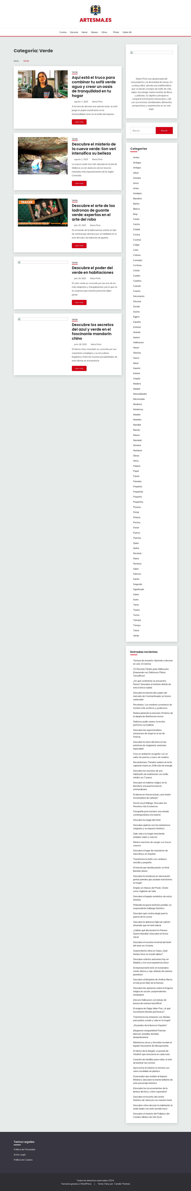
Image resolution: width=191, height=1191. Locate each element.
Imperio (136, 368)
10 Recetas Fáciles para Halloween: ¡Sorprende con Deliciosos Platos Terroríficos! (151, 672)
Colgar (136, 244)
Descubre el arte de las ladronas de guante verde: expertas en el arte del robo (93, 212)
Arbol (135, 172)
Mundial (137, 424)
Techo (136, 615)
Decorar (74, 32)
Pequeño (137, 496)
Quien (136, 543)
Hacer (85, 32)
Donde (136, 306)
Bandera (137, 198)
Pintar (116, 32)
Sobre (136, 594)
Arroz (136, 183)
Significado (138, 589)
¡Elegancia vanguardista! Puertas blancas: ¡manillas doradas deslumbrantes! (149, 1034)
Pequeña (137, 486)
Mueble (136, 414)
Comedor (137, 260)
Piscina (136, 522)
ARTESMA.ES (96, 20)
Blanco (136, 208)
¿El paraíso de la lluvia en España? (150, 1025)
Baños (136, 203)
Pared (136, 476)
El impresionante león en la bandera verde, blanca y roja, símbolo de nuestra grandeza (152, 971)
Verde (75, 72)
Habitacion (138, 342)
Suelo (136, 599)
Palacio (136, 465)
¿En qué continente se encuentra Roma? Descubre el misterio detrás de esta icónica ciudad (152, 684)
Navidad (137, 440)
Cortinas (137, 265)
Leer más (79, 122)
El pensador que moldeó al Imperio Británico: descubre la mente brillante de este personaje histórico (153, 1079)
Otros (104, 32)
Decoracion (138, 296)
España (137, 321)
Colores (137, 255)
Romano (137, 563)
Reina (136, 558)
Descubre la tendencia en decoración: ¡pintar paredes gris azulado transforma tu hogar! (152, 879)
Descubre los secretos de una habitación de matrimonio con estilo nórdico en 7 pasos (150, 774)
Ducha (136, 311)
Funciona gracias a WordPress (76, 1183)
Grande (136, 332)
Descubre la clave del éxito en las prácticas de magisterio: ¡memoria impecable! (149, 745)
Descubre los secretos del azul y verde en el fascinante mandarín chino (93, 331)
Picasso (137, 507)
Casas (136, 219)
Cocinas (137, 239)
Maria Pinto (97, 101)
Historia (137, 352)
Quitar (136, 548)
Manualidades (140, 393)
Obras (136, 455)
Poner (136, 527)
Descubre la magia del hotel (147, 819)
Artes (136, 188)
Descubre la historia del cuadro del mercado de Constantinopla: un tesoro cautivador (152, 696)
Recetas (137, 553)
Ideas (136, 363)
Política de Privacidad (24, 1149)
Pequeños (138, 501)
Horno (136, 357)
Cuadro (136, 275)
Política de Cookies (23, 1159)
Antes (136, 157)
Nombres (137, 450)
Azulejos (137, 193)
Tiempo (137, 625)
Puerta (136, 532)
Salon (136, 568)
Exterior (137, 327)
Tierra (136, 630)
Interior (136, 373)
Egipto (136, 316)
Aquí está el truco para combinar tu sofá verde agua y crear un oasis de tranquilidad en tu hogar (94, 86)
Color (135, 249)
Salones (137, 573)
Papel (136, 471)
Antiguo (137, 167)
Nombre (137, 445)
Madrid (136, 388)
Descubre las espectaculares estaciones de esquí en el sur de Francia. (149, 733)
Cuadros (137, 280)
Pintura (136, 517)
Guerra (136, 337)
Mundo (136, 429)
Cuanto (136, 291)
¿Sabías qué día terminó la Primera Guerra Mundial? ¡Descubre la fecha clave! (150, 933)
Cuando (137, 286)
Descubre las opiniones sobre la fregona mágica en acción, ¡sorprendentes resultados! (153, 991)
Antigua (137, 162)
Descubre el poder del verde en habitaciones (92, 270)
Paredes (137, 481)
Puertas (137, 537)
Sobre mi (127, 32)
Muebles (137, 419)
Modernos (138, 409)
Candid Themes (122, 1183)
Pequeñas (138, 491)
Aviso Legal (19, 1154)
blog (135, 214)
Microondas (139, 399)
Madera (137, 383)
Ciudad (136, 229)
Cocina (63, 32)
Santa (136, 579)
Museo (94, 32)
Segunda (137, 584)
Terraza (137, 620)
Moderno (137, 404)
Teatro (136, 609)
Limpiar (136, 378)
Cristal (136, 270)
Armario (137, 177)
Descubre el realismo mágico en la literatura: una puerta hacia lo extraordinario (150, 786)
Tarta (136, 604)
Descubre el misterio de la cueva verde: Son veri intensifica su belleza (94, 149)
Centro (136, 224)
